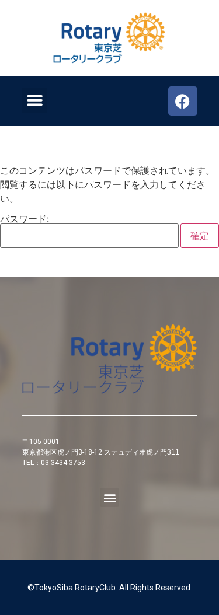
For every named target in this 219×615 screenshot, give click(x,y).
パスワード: (24, 219)
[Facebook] (182, 101)
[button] (35, 100)
